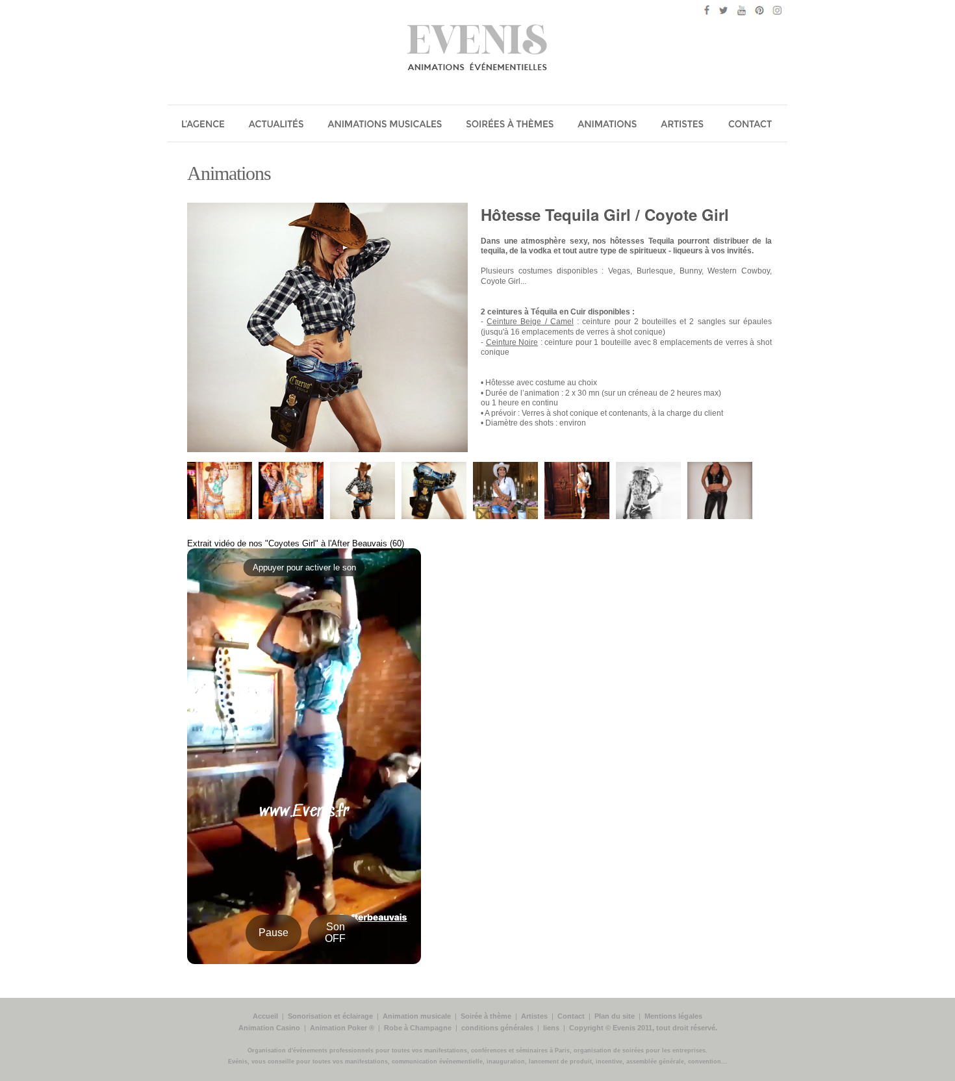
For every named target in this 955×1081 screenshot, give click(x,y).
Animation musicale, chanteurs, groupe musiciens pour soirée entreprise (385, 125)
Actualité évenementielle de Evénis (277, 125)
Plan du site (614, 1016)
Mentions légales (673, 1016)
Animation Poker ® (342, 1028)
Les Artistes (684, 125)
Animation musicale (417, 1016)
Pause (273, 932)
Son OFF (335, 932)
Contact (571, 1016)
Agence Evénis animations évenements (203, 125)
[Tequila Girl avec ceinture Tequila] (505, 516)
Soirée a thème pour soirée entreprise (511, 125)
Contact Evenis (753, 125)
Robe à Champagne (418, 1028)
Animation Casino (269, 1028)
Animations (229, 173)
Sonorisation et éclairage (330, 1016)
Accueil (265, 1016)
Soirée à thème (486, 1016)
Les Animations (608, 125)
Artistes (534, 1016)
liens (551, 1028)
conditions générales (497, 1028)
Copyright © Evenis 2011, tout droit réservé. (643, 1028)
